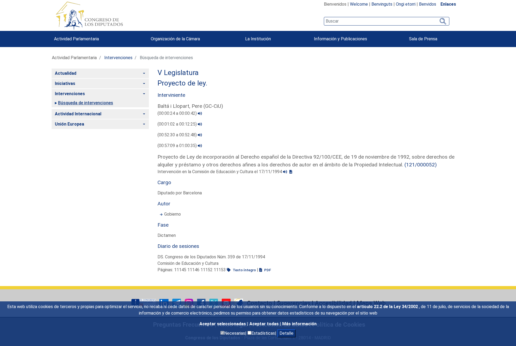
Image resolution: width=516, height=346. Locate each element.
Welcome (359, 4)
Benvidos (427, 4)
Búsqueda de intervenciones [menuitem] (85, 102)
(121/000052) (420, 165)
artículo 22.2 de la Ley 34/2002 (388, 306)
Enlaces (448, 4)
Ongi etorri (405, 4)
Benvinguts (381, 4)
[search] (386, 21)
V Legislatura (178, 73)
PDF (267, 270)
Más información (299, 323)
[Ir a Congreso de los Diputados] (89, 16)
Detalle (286, 333)
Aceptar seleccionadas (223, 323)
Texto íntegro (244, 270)
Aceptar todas (264, 323)
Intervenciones (118, 57)
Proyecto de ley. (182, 83)
